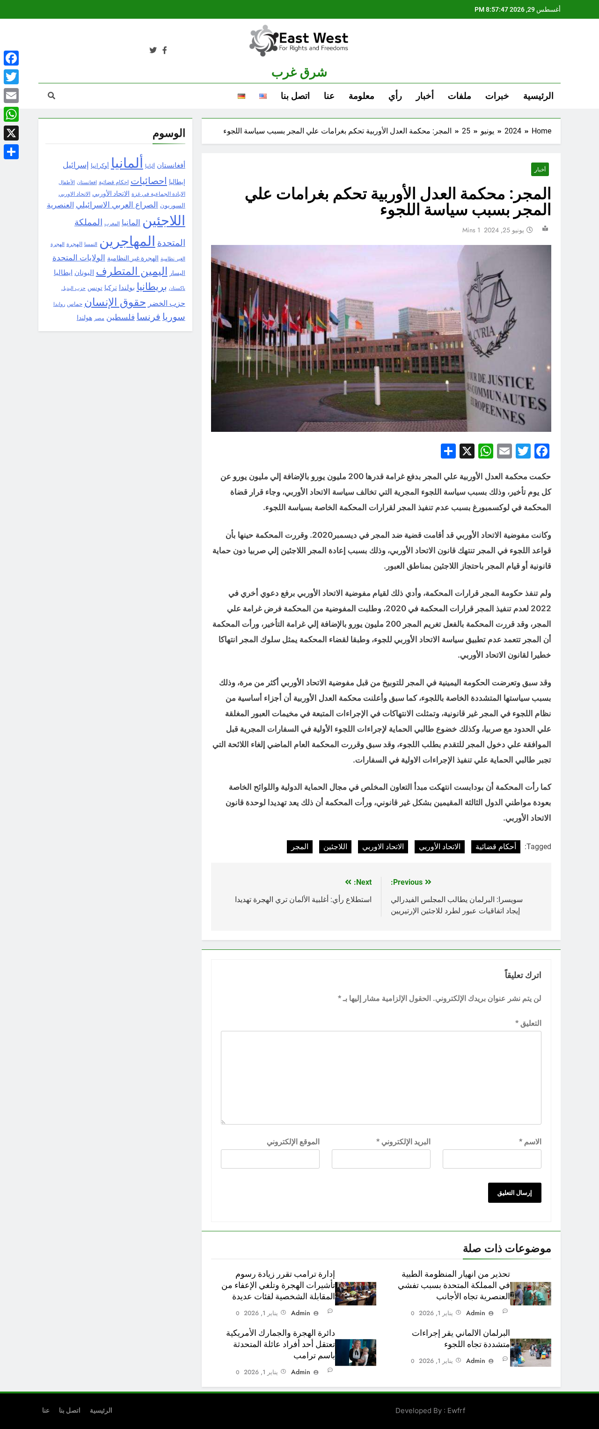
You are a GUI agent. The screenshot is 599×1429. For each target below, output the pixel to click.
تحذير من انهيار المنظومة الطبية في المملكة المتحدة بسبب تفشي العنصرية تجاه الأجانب (454, 1285)
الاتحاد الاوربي (383, 846)
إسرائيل (76, 165)
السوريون (172, 205)
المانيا (131, 222)
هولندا (84, 317)
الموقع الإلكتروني (293, 1141)
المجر (299, 846)
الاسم (530, 1141)
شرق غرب (299, 72)
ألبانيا (150, 166)
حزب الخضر (166, 303)
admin (475, 1313)
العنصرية (60, 204)
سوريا (173, 316)
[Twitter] (11, 76)
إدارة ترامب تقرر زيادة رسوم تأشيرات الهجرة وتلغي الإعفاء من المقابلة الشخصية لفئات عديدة (278, 1285)
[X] (11, 133)
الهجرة (74, 244)
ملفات (459, 95)
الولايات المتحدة (78, 257)
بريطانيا (152, 286)
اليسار (177, 272)
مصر (99, 318)
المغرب (112, 223)
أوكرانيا (100, 165)
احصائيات (149, 180)
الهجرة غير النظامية (133, 258)
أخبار (425, 95)
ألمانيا (127, 163)
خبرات (497, 95)
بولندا (127, 287)
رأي (395, 95)
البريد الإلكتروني (403, 1141)
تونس (95, 287)
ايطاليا (63, 272)
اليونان (84, 272)
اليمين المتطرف (132, 271)
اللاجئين (335, 846)
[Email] (11, 95)
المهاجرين (127, 241)
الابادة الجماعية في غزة (158, 194)
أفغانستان (171, 165)
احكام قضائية (114, 182)
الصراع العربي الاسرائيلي (117, 204)
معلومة (361, 95)
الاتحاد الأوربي (439, 846)
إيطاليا (177, 181)
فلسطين (120, 317)
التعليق (528, 1023)
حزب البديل (73, 288)
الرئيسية (538, 95)
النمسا (90, 244)
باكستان (177, 288)
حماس (74, 303)
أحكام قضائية (495, 846)
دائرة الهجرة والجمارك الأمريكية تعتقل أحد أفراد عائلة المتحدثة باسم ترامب (280, 1344)
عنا (329, 95)
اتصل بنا (295, 95)
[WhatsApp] (11, 114)
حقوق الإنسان (115, 302)
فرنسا (149, 316)
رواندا (59, 304)
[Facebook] (11, 58)
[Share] (11, 151)
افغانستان (87, 182)
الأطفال (66, 182)
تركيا (110, 287)
